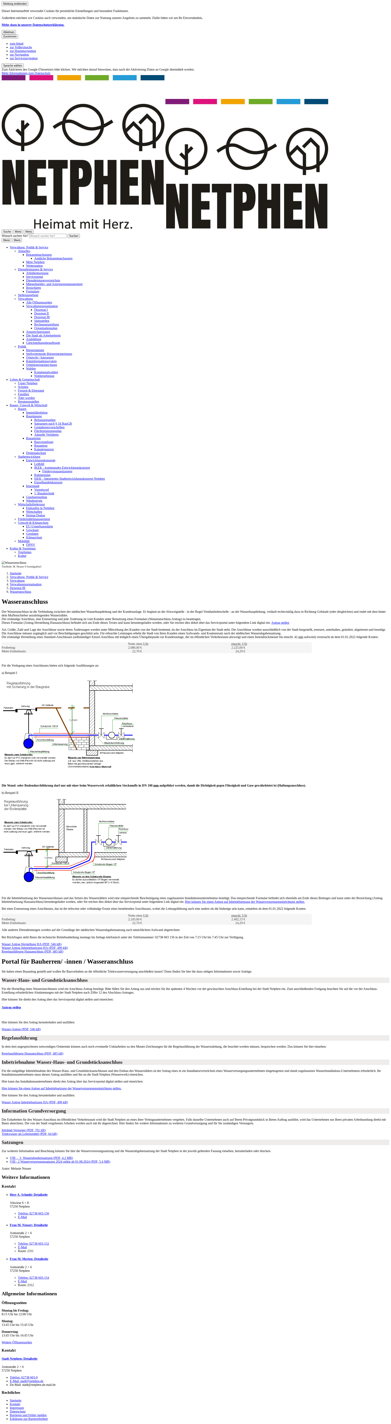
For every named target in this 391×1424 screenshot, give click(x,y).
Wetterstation (34, 265)
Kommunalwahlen (46, 372)
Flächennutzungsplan (48, 431)
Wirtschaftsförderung (31, 504)
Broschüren (33, 287)
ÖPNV (30, 544)
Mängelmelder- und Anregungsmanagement (54, 284)
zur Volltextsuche (21, 47)
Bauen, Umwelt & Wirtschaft (28, 405)
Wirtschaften (34, 511)
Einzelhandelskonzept (48, 482)
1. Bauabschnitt (44, 493)
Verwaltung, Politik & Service (29, 247)
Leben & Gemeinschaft (25, 379)
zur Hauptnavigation (23, 51)
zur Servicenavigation (24, 58)
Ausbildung (33, 339)
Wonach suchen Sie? (15, 235)
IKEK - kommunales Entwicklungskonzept (62, 467)
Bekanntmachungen (39, 254)
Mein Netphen (35, 262)
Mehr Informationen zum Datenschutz (26, 73)
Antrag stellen (280, 622)
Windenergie (34, 500)
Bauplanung (34, 416)
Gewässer (32, 530)
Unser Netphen (27, 383)
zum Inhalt (16, 43)
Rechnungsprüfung (46, 324)
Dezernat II (41, 313)
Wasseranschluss (20, 591)
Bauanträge (33, 438)
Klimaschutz (34, 537)
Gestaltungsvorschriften (49, 427)
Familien (23, 394)
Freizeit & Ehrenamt (31, 390)
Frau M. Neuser (29, 1225)
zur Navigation (19, 54)
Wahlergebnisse (44, 376)
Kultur (22, 555)
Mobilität (24, 541)
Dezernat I (41, 309)
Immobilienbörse (37, 412)
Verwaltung (25, 298)
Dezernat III (42, 317)
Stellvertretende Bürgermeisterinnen (49, 354)
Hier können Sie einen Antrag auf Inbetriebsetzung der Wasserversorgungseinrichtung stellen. (245, 901)
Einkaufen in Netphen (40, 508)
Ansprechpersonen (38, 332)
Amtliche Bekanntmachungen (53, 258)
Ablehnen (8, 32)
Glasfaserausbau (36, 497)
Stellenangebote (28, 295)
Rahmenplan (42, 475)
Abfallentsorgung (37, 273)
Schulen (23, 387)
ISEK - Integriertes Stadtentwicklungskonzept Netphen (69, 478)
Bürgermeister (35, 350)
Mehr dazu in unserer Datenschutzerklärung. (33, 25)
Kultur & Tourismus (23, 548)
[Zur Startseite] (165, 227)
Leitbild (39, 464)
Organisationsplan (45, 328)
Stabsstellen (41, 320)
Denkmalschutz (36, 453)
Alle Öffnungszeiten (39, 302)
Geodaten (32, 533)
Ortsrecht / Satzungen (40, 357)
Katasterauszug (44, 449)
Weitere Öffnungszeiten (17, 1342)
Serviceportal (34, 276)
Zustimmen (9, 36)
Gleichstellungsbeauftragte (43, 343)
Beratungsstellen (28, 401)
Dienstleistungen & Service (35, 269)
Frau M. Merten (29, 1259)
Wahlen (31, 368)
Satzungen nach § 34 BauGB (53, 423)
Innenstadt (32, 486)
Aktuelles (24, 251)
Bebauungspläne (45, 420)
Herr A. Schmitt (29, 1194)
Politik (22, 346)
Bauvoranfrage (43, 442)
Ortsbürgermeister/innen (41, 365)
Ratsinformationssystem (41, 361)
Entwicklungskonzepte (40, 460)
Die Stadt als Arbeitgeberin (43, 335)
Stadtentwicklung (29, 456)
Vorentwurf (41, 489)
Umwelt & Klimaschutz (33, 522)
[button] (72, 723)
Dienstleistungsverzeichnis (43, 280)
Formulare (32, 291)
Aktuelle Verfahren (46, 434)
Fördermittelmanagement (34, 519)
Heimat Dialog (35, 515)
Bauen (22, 409)
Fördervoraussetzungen (57, 471)
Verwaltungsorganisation (42, 306)
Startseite (15, 573)
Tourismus (24, 552)
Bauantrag (40, 445)
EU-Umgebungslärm (39, 526)
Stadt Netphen (19, 1358)
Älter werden (26, 398)
